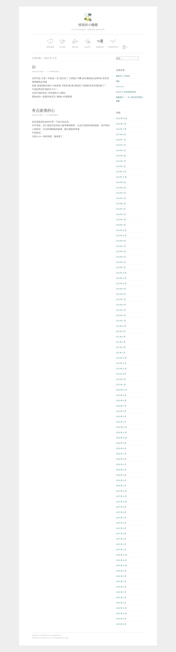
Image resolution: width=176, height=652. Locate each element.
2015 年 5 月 (121, 198)
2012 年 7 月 (121, 299)
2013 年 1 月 (120, 267)
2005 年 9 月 (121, 618)
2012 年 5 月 (121, 310)
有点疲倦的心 (43, 110)
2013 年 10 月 (121, 235)
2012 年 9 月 (121, 289)
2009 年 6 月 (121, 411)
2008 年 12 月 (121, 427)
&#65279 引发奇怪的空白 (126, 92)
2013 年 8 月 (121, 241)
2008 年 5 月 (121, 464)
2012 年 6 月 (121, 304)
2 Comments (52, 115)
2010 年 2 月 (121, 384)
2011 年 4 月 (120, 336)
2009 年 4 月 (121, 416)
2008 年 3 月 (121, 475)
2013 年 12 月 (121, 230)
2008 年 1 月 (121, 485)
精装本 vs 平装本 (123, 76)
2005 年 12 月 (121, 608)
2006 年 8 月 (121, 576)
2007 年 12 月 (121, 491)
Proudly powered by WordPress (46, 635)
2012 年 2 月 (121, 320)
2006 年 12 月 (121, 555)
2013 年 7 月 (121, 246)
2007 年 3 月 (121, 539)
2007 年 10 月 (121, 501)
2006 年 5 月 (121, 592)
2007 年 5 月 (121, 528)
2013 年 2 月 (121, 262)
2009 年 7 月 (121, 406)
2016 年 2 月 (121, 161)
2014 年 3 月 (121, 219)
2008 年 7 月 (121, 453)
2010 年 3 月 (121, 379)
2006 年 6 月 (121, 587)
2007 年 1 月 (121, 549)
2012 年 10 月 (121, 283)
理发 (118, 81)
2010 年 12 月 (121, 358)
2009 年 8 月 (121, 400)
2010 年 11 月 (121, 363)
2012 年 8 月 (121, 294)
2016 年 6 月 (121, 145)
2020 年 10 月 (121, 118)
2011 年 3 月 (120, 342)
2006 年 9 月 (121, 571)
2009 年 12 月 (121, 390)
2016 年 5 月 (121, 150)
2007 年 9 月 (121, 507)
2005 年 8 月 (121, 624)
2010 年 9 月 (121, 374)
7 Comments (53, 71)
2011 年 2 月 (120, 347)
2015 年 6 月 (121, 193)
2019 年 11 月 (121, 129)
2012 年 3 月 (121, 315)
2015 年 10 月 (121, 177)
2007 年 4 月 (121, 533)
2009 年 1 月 (121, 422)
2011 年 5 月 (120, 331)
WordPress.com (61, 638)
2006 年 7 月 (121, 581)
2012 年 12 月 (121, 273)
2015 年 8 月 (121, 187)
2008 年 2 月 (121, 480)
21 (34, 66)
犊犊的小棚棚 (88, 25)
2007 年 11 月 (121, 496)
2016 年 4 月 (121, 155)
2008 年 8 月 (121, 448)
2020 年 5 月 (121, 124)
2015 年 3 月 (121, 203)
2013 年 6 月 (121, 251)
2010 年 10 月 (121, 368)
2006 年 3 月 (121, 597)
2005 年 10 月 (121, 613)
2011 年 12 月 (121, 326)
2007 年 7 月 (121, 517)
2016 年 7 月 (121, 139)
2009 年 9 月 (121, 395)
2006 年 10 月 (121, 565)
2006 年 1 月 (121, 603)
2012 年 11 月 (121, 278)
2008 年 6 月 (121, 459)
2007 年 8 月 (121, 512)
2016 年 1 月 (121, 166)
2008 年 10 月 (121, 438)
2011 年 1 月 (120, 352)
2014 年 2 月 (121, 225)
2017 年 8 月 (121, 134)
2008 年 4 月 (121, 469)
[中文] (126, 47)
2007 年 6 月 (121, 523)
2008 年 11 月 (121, 432)
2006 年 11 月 (121, 560)
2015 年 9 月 (121, 182)
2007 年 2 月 (121, 544)
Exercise (120, 86)
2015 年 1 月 (120, 209)
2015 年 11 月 (121, 171)
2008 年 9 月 (121, 443)
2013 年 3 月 (121, 257)
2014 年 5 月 (121, 214)
